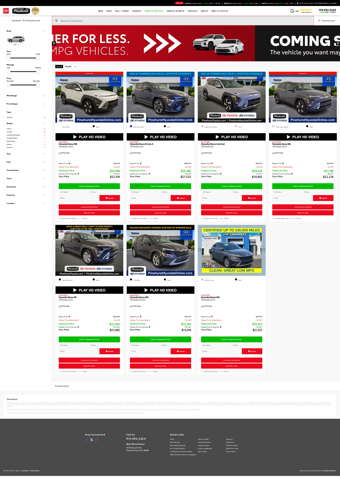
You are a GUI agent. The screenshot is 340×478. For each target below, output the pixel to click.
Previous (54, 43)
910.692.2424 (193, 3)
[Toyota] (6, 11)
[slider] (8, 58)
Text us (179, 3)
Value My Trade (89, 213)
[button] (121, 96)
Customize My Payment (89, 207)
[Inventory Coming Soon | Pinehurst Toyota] (196, 43)
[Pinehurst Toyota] (21, 11)
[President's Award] (35, 11)
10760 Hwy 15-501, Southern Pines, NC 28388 (317, 3)
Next (338, 43)
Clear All (59, 66)
